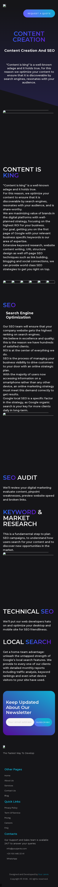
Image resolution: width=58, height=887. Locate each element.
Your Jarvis (43, 874)
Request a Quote (39, 13)
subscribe (43, 722)
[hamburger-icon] (51, 5)
